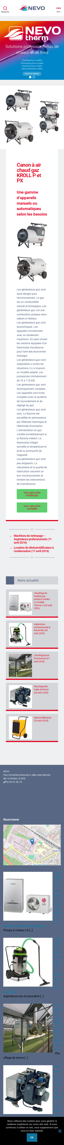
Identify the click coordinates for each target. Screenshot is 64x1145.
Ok (32, 1137)
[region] (32, 50)
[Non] (60, 1131)
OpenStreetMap (42, 864)
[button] (30, 77)
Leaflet (34, 864)
